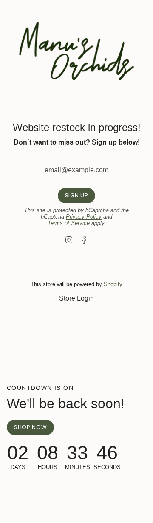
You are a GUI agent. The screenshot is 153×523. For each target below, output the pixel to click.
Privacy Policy (84, 216)
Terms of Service (69, 223)
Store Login (76, 298)
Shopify (113, 284)
